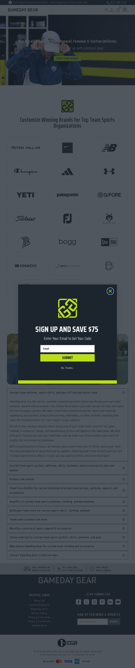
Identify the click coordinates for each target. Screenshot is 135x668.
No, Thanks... (67, 368)
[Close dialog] (110, 291)
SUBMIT (67, 358)
